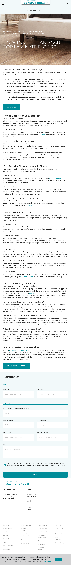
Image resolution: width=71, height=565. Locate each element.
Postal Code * (7, 432)
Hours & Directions (9, 498)
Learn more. (47, 561)
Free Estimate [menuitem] (8, 546)
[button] (61, 4)
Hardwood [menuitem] (6, 532)
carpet (43, 135)
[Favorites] (64, 4)
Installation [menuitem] (41, 544)
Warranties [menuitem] (41, 541)
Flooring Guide (19, 31)
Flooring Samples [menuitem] (23, 529)
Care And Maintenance (34, 31)
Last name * (40, 389)
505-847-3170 (42, 11)
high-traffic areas (26, 277)
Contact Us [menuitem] (58, 534)
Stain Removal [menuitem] (42, 525)
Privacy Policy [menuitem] (59, 543)
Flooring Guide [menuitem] (43, 532)
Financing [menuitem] (6, 549)
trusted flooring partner (18, 350)
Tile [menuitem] (4, 542)
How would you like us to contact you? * (16, 408)
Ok (58, 559)
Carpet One (7, 31)
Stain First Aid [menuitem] (42, 528)
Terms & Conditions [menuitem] (58, 538)
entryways (33, 293)
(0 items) (67, 3)
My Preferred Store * (43, 432)
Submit (35, 474)
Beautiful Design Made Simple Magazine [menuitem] (25, 537)
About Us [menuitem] (58, 525)
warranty (31, 205)
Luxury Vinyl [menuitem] (7, 528)
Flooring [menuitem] (6, 525)
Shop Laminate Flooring (16, 365)
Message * (6, 445)
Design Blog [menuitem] (25, 543)
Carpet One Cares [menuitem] (59, 529)
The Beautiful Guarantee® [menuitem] (42, 536)
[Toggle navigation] (2, 4)
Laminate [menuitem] (6, 539)
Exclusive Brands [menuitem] (41, 549)
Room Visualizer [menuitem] (26, 525)
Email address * (42, 420)
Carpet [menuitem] (5, 535)
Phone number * (8, 420)
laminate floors (55, 178)
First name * (7, 389)
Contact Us (11, 107)
